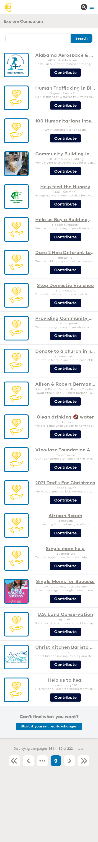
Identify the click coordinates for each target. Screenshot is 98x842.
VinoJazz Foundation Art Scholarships (65, 450)
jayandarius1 (65, 554)
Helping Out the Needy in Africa (65, 524)
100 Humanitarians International (65, 121)
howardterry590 (65, 685)
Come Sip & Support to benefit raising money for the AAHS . (65, 64)
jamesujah (65, 521)
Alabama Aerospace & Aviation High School (65, 55)
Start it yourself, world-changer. (49, 726)
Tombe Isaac (65, 422)
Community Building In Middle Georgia (65, 154)
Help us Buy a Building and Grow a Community (65, 220)
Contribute (65, 72)
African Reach (65, 516)
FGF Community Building (65, 159)
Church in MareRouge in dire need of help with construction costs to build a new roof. (65, 360)
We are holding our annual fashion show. (65, 261)
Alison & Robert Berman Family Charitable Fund (65, 384)
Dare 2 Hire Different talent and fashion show (65, 253)
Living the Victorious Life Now (65, 586)
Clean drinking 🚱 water (65, 417)
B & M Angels (65, 290)
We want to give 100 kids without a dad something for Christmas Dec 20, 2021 (65, 491)
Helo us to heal (65, 680)
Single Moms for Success (65, 581)
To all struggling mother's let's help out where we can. (65, 557)
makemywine (65, 455)
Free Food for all (65, 192)
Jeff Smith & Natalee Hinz (65, 60)
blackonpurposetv (65, 225)
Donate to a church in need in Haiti (65, 351)
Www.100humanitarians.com (65, 130)
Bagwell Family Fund (65, 93)
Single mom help (65, 549)
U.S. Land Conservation (65, 614)
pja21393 (65, 619)
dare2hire (65, 257)
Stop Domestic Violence (65, 285)
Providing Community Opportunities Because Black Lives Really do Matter (65, 318)
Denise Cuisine (65, 488)
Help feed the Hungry (65, 187)
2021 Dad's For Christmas (65, 483)
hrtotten (65, 126)
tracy (65, 652)
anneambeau (65, 356)
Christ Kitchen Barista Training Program (65, 647)
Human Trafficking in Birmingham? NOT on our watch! (65, 88)
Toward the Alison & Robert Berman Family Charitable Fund (65, 393)
